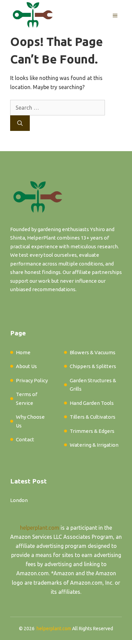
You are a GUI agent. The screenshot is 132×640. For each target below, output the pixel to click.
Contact (25, 439)
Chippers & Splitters (93, 366)
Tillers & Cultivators (92, 417)
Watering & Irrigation (94, 445)
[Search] (20, 123)
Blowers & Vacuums (92, 352)
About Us (26, 366)
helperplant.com (39, 528)
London (19, 500)
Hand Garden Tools (92, 403)
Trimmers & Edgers (92, 431)
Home (23, 352)
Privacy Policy (32, 380)
